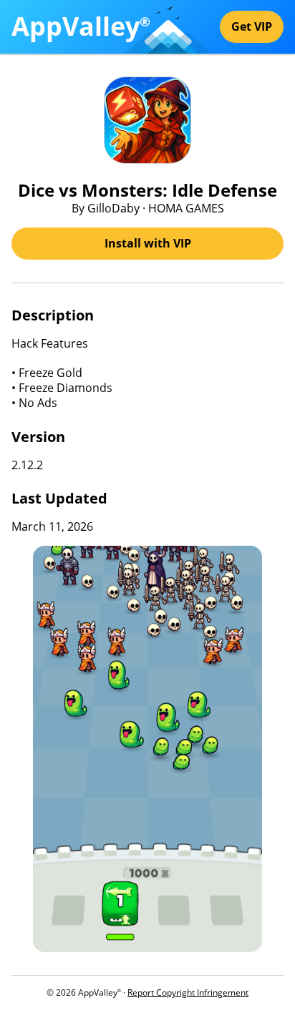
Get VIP (251, 26)
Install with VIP (148, 243)
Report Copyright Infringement (187, 992)
